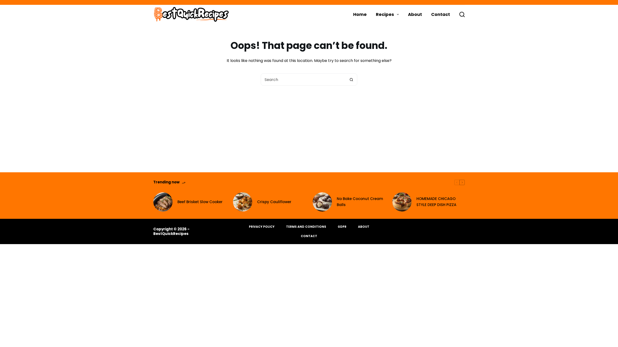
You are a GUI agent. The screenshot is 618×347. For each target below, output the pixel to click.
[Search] (462, 14)
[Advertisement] (309, 121)
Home (360, 14)
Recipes (385, 14)
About (415, 14)
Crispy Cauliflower (274, 201)
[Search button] (351, 79)
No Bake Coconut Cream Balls (360, 201)
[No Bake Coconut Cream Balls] (322, 202)
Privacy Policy (261, 227)
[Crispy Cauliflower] (242, 202)
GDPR (342, 227)
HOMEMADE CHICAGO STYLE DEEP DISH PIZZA (436, 201)
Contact (440, 14)
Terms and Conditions (306, 227)
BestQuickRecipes (171, 233)
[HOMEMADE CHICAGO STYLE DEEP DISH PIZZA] (402, 202)
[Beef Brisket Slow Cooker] (163, 202)
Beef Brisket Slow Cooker (200, 201)
